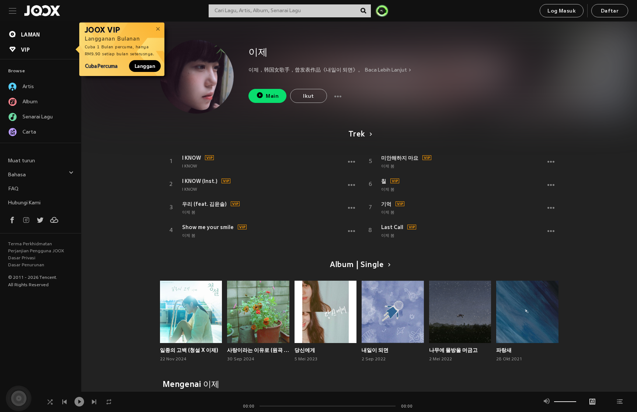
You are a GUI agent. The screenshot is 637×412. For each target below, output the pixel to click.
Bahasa (17, 175)
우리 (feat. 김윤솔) (204, 204)
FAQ (13, 189)
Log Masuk (561, 11)
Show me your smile (208, 227)
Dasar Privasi (21, 258)
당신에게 (305, 350)
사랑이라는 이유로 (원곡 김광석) (258, 350)
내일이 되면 (375, 350)
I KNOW (191, 158)
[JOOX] (42, 10)
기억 (386, 204)
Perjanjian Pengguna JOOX (36, 251)
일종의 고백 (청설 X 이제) (189, 350)
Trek (356, 135)
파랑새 (504, 350)
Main (272, 96)
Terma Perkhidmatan (30, 244)
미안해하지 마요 (399, 158)
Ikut (308, 96)
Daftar (610, 11)
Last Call (392, 227)
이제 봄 (188, 212)
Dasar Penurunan (26, 265)
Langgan (145, 66)
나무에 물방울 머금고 (453, 350)
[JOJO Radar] (382, 10)
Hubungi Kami (24, 203)
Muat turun (21, 161)
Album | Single (356, 265)
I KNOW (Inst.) (199, 181)
